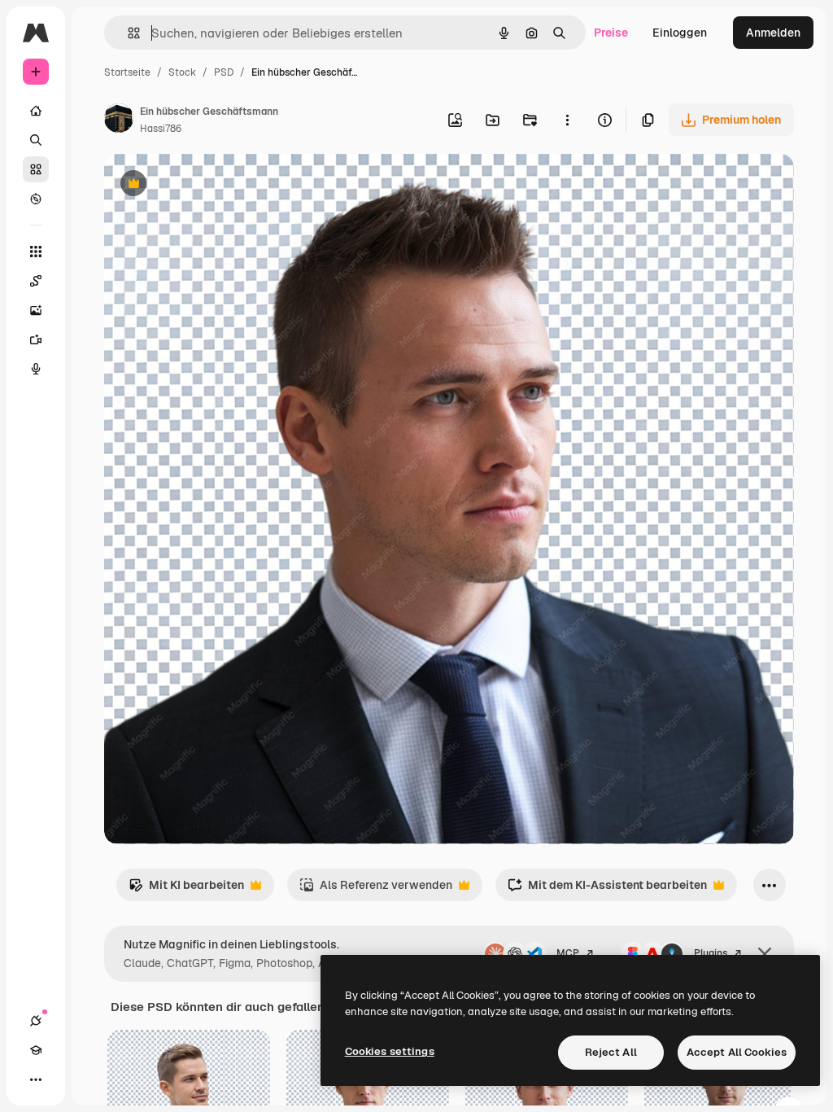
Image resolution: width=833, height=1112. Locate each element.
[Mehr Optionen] (567, 119)
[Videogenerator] (36, 339)
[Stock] (36, 169)
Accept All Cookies (737, 1052)
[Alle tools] (36, 252)
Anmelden (773, 32)
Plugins (710, 953)
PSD (223, 72)
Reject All (611, 1052)
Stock (182, 72)
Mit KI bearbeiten (186, 889)
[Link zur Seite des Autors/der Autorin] (118, 120)
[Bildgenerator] (36, 310)
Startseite (127, 72)
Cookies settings (389, 1051)
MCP (567, 953)
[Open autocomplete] (127, 33)
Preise (611, 32)
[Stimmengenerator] (36, 369)
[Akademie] (36, 1050)
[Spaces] (36, 281)
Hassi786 (160, 128)
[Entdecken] (36, 199)
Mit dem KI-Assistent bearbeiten (607, 889)
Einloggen (679, 32)
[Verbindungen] (36, 1021)
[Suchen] (36, 140)
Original (208, 185)
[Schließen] (764, 954)
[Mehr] (36, 1079)
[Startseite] (36, 111)
